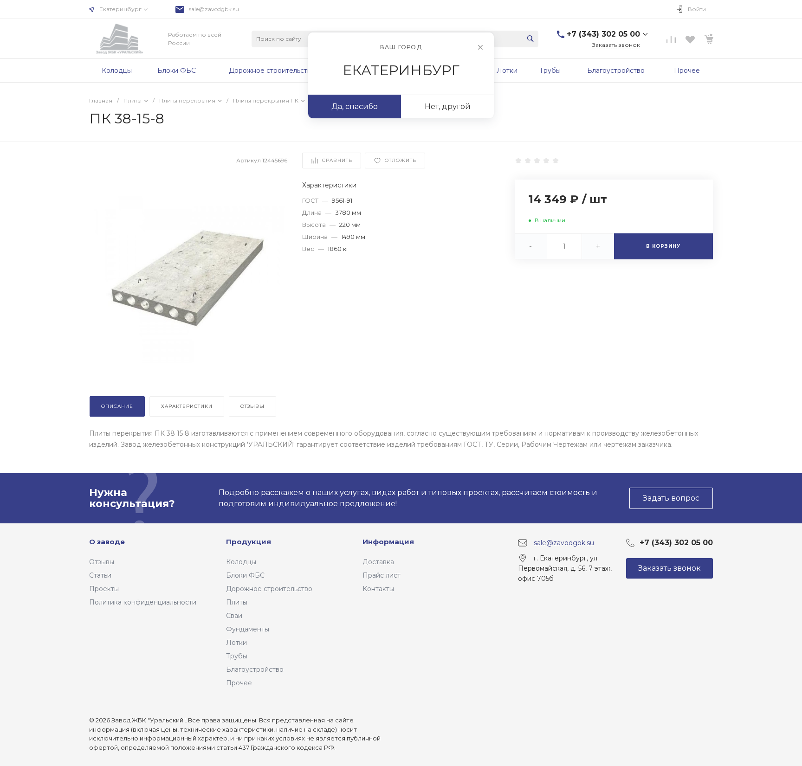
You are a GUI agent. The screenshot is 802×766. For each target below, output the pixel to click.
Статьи (100, 575)
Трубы (236, 656)
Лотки (236, 642)
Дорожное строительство (269, 589)
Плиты (236, 602)
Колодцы (241, 562)
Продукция (248, 541)
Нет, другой (448, 106)
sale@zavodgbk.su (214, 9)
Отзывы (101, 562)
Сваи (234, 616)
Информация (388, 541)
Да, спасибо (354, 106)
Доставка (378, 562)
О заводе (107, 541)
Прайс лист (381, 575)
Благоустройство (255, 669)
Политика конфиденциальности (142, 602)
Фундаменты (247, 629)
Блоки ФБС (245, 575)
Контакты (378, 589)
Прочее (239, 683)
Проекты (104, 589)
